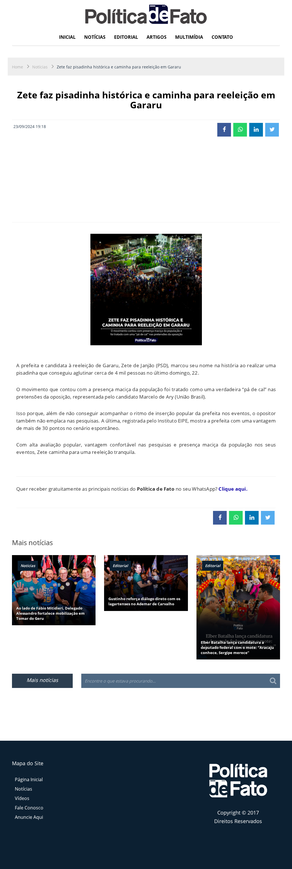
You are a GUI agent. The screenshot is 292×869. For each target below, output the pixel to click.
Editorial (126, 37)
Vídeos (22, 798)
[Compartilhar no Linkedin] (256, 130)
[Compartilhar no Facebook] (224, 130)
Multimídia (189, 37)
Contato (222, 37)
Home (17, 67)
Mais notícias (42, 680)
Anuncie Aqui (29, 817)
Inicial (67, 37)
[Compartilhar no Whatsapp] (240, 130)
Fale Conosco (29, 808)
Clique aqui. (232, 489)
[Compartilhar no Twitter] (272, 130)
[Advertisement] (146, 179)
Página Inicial (29, 779)
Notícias (95, 37)
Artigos (157, 37)
